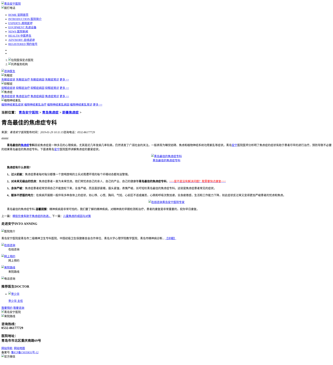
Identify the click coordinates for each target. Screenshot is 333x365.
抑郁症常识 (52, 87)
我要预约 (6, 307)
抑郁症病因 (37, 87)
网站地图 (19, 348)
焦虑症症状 (8, 96)
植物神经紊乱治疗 (35, 104)
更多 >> (64, 79)
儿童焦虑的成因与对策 (77, 216)
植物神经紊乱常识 (81, 104)
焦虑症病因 (37, 96)
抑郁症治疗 (23, 87)
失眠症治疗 (23, 79)
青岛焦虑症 (50, 112)
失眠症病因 (37, 79)
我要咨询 (18, 307)
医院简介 (25, 19)
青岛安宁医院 (29, 112)
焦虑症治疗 (23, 96)
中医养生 (19, 35)
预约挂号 (22, 44)
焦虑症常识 (52, 96)
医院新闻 (18, 31)
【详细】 (170, 238)
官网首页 (18, 14)
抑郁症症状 (8, 87)
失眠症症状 (8, 79)
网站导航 (6, 348)
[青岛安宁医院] (11, 3)
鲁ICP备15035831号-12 (25, 352)
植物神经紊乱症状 (12, 104)
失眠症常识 (52, 79)
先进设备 (22, 27)
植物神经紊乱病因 (58, 104)
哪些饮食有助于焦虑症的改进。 (31, 216)
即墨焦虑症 (70, 112)
